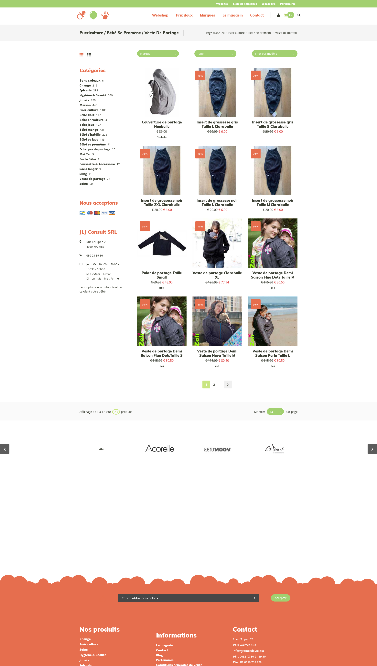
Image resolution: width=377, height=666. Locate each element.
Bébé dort (87, 115)
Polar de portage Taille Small (162, 275)
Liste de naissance (245, 4)
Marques (207, 15)
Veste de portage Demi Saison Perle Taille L (273, 353)
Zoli (273, 287)
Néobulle (162, 137)
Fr (290, 15)
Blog (159, 655)
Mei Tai (85, 154)
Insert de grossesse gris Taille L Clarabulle (217, 124)
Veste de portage (92, 179)
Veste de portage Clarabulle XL (217, 275)
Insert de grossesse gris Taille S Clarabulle (272, 124)
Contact (257, 15)
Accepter (280, 598)
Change (85, 85)
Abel (102, 449)
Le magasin (232, 15)
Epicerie (86, 90)
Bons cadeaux (90, 80)
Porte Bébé (88, 159)
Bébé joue (87, 125)
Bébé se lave (89, 139)
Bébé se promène (260, 33)
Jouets (84, 100)
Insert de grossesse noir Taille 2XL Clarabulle (161, 202)
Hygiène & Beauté (93, 95)
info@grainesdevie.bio (248, 651)
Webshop (222, 4)
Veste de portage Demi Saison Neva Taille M (217, 353)
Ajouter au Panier (164, 92)
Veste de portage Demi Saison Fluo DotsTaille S (162, 353)
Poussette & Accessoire (97, 164)
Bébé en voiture (91, 120)
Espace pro (268, 4)
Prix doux (184, 15)
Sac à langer (89, 169)
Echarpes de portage (95, 149)
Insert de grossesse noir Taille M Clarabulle (272, 202)
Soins (84, 184)
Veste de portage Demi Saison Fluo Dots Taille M (272, 275)
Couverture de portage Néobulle (162, 124)
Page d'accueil (215, 33)
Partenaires (288, 4)
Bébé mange (89, 130)
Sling (83, 174)
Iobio (162, 287)
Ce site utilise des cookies (140, 598)
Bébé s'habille (90, 134)
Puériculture (236, 33)
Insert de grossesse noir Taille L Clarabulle (217, 202)
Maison (85, 105)
